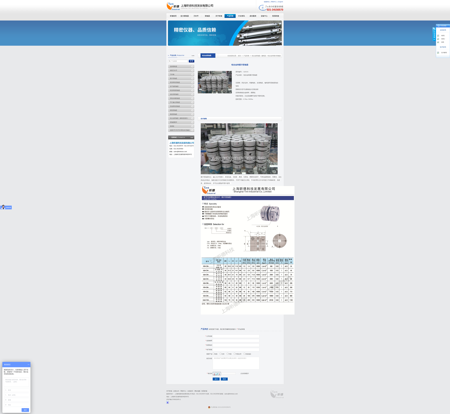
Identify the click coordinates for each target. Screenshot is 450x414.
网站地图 (197, 391)
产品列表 (230, 16)
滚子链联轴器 (174, 86)
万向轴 (172, 74)
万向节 (196, 16)
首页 (239, 56)
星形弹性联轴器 (175, 82)
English (280, 2)
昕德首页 (173, 16)
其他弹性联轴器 (175, 106)
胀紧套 (172, 126)
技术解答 (444, 52)
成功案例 (253, 16)
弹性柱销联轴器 (175, 98)
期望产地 (209, 354)
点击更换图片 (244, 373)
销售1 (443, 35)
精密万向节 (173, 70)
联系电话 (208, 345)
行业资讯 (241, 16)
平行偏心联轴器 (175, 102)
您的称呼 (208, 340)
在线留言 (190, 391)
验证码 (209, 373)
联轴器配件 (173, 122)
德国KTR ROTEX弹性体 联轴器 (180, 130)
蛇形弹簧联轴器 (175, 90)
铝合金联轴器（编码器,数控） (179, 118)
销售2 (443, 39)
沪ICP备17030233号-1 (173, 399)
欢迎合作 (176, 391)
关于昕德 (219, 16)
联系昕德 (275, 16)
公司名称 (208, 336)
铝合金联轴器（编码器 (259, 56)
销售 (442, 42)
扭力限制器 (185, 16)
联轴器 (207, 16)
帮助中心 (274, 2)
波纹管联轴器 (174, 94)
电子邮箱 (208, 349)
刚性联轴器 (173, 110)
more (193, 55)
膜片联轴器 (173, 78)
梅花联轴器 (173, 114)
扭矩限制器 (173, 66)
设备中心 (264, 16)
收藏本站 (267, 2)
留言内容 (209, 358)
